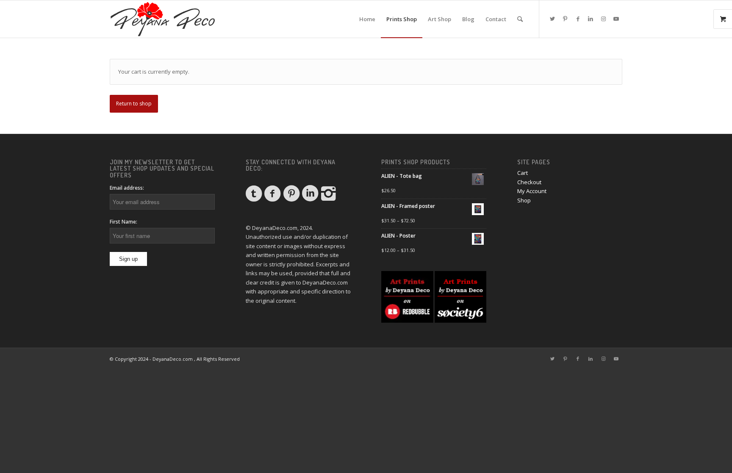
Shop (524, 200)
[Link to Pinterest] (565, 18)
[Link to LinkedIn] (590, 18)
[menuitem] (367, 19)
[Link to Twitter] (552, 18)
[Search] (520, 19)
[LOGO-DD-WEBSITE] (163, 19)
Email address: (127, 187)
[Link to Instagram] (603, 18)
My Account (531, 191)
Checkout (529, 182)
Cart (522, 173)
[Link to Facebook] (577, 18)
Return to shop (134, 103)
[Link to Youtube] (616, 18)
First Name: (123, 221)
